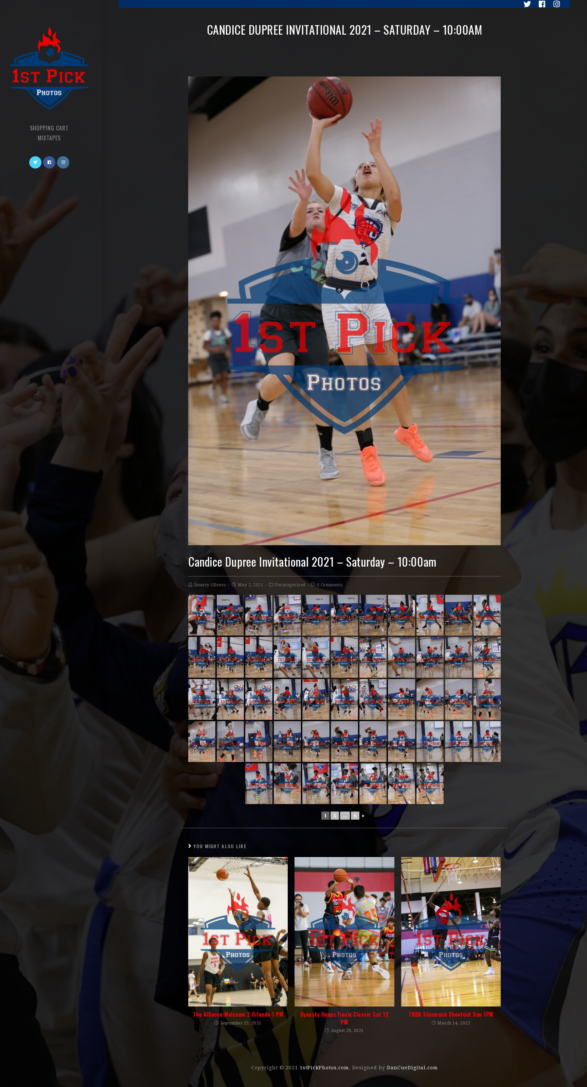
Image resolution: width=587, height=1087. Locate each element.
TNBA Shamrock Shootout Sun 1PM (451, 1014)
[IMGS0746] (287, 657)
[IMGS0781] (316, 783)
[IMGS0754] (458, 657)
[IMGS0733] (401, 615)
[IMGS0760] (287, 699)
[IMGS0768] (487, 699)
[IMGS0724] (316, 615)
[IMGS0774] (373, 741)
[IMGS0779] (487, 741)
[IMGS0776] (401, 741)
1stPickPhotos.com (324, 1067)
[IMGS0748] (373, 657)
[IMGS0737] (373, 615)
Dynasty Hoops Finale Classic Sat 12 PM (344, 1018)
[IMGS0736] (458, 615)
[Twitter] (525, 4)
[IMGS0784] (373, 783)
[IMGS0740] (258, 657)
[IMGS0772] (287, 741)
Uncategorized (290, 585)
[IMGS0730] (201, 615)
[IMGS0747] (316, 657)
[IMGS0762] (401, 699)
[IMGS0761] (373, 699)
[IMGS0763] (458, 699)
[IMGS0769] (230, 741)
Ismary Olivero (210, 585)
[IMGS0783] (287, 783)
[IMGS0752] (401, 657)
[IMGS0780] (258, 783)
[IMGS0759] (316, 699)
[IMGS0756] (230, 699)
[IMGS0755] (201, 699)
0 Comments (330, 585)
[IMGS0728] (258, 615)
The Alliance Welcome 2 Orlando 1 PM (238, 1014)
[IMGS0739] (344, 657)
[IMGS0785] (401, 783)
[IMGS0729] (287, 615)
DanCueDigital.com (412, 1067)
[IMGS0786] (430, 783)
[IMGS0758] (344, 699)
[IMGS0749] (487, 657)
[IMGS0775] (316, 741)
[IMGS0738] (201, 657)
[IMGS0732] (487, 615)
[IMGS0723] (344, 615)
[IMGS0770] (258, 741)
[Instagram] (554, 4)
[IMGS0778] (458, 741)
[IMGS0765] (430, 699)
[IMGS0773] (344, 741)
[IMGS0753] (430, 657)
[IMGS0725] (230, 615)
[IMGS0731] (430, 615)
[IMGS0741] (230, 657)
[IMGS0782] (344, 783)
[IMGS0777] (430, 741)
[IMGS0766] (201, 741)
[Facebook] (540, 4)
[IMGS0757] (258, 699)
